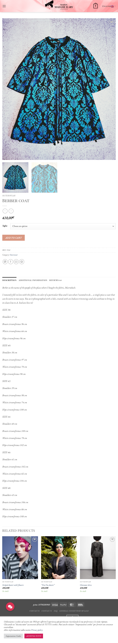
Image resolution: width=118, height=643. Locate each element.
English (106, 6)
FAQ (55, 611)
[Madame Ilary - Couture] (59, 6)
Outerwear (8, 195)
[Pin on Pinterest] (21, 261)
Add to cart (13, 237)
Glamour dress (86, 585)
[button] (4, 6)
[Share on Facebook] (10, 261)
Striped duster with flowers (13, 585)
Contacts (34, 611)
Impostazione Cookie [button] (13, 636)
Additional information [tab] (33, 280)
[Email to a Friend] (16, 261)
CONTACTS (46, 611)
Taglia (4, 226)
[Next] (109, 89)
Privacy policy (37, 629)
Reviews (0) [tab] (55, 280)
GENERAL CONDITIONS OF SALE (74, 611)
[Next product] (5, 211)
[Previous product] (11, 211)
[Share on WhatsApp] (5, 261)
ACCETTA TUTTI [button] (33, 636)
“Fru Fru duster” (48, 585)
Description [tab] (9, 280)
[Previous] (8, 89)
